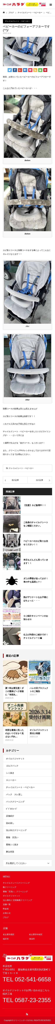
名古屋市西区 (8, 934)
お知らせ (7, 913)
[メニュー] (51, 4)
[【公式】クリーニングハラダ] (24, 4)
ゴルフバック (12, 766)
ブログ (6, 917)
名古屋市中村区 (35, 934)
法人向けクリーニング (16, 830)
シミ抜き (10, 773)
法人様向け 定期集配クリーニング (17, 900)
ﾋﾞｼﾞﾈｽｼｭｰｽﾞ (11, 809)
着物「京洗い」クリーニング (15, 891)
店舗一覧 (7, 904)
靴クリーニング (9, 887)
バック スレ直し (14, 794)
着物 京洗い (12, 837)
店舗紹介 (10, 816)
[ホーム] (4, 12)
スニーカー (11, 780)
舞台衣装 (10, 852)
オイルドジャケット (15, 758)
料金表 (6, 909)
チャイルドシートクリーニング (16, 883)
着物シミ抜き (12, 844)
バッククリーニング (15, 801)
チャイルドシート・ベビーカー (17, 21)
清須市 (32, 939)
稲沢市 (6, 939)
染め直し (10, 823)
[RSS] (27, 1014)
